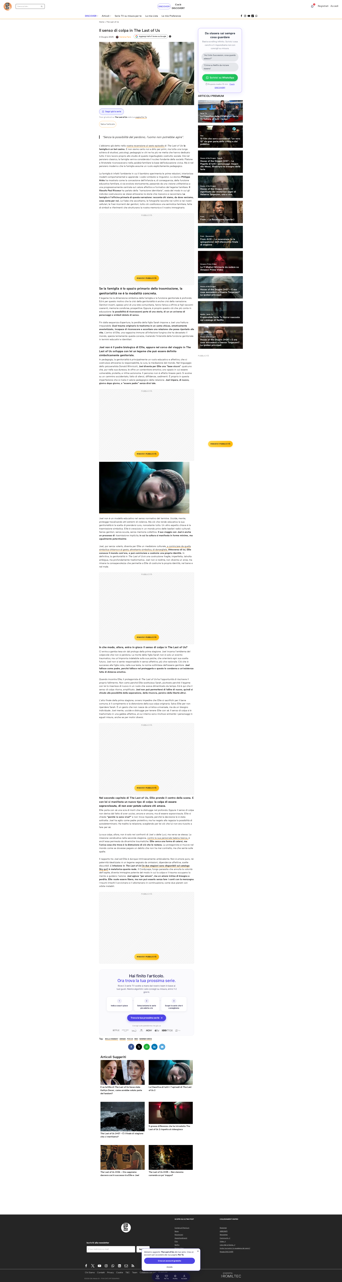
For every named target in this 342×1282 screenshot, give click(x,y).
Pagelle (177, 1252)
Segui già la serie (113, 111)
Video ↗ (223, 1241)
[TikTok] (252, 16)
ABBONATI (224, 1231)
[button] (97, 15)
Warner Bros (145, 1039)
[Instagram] (245, 16)
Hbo (136, 1039)
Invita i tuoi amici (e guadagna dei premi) (235, 1248)
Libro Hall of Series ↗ (227, 1245)
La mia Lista (151, 16)
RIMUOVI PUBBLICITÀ (147, 278)
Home (101, 22)
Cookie (119, 1272)
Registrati (323, 6)
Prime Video (179, 1248)
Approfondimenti (181, 1238)
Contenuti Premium (182, 1228)
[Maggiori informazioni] (170, 36)
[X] (139, 1047)
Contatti (101, 1272)
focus (130, 1039)
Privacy (110, 1272)
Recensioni (179, 1235)
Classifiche (179, 1258)
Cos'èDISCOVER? (178, 6)
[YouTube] (249, 16)
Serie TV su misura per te (128, 16)
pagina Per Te (141, 117)
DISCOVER (164, 6)
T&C (127, 1272)
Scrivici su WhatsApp (222, 77)
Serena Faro (125, 37)
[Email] (162, 1047)
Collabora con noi (148, 1272)
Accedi (334, 6)
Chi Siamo (90, 1272)
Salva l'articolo (108, 124)
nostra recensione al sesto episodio (146, 145)
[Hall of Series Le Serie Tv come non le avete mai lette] (8, 6)
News (177, 1231)
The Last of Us (112, 22)
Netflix (177, 1245)
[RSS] (133, 1265)
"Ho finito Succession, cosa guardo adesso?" (220, 57)
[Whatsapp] (256, 16)
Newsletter (224, 1235)
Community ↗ (225, 1238)
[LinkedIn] (154, 1047)
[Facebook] (241, 16)
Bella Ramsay (111, 1039)
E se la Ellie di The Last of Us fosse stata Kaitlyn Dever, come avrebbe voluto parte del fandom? (121, 1090)
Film (176, 1241)
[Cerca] (42, 6)
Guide (177, 1255)
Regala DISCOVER (226, 1252)
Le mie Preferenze (171, 16)
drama (123, 1039)
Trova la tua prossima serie (147, 1017)
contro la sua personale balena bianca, (168, 838)
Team (134, 1272)
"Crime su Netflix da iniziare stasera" (216, 67)
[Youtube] (99, 1265)
